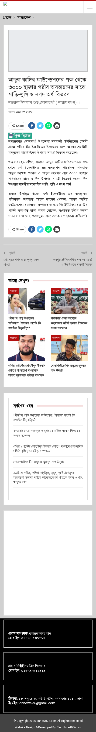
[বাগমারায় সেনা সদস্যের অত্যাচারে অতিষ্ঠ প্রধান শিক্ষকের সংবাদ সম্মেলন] (69, 301)
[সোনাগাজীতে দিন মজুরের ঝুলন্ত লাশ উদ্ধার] (69, 348)
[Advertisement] (48, 563)
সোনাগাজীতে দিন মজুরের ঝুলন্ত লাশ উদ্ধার (38, 462)
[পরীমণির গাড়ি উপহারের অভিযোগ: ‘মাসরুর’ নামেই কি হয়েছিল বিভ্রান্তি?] (26, 301)
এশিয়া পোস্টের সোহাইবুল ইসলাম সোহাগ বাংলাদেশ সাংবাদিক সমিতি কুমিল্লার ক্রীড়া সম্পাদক (48, 448)
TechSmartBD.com (69, 727)
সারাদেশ (13, 290)
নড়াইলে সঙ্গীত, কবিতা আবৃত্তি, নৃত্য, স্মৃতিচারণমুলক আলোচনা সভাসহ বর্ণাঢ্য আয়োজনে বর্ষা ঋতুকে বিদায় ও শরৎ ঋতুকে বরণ (47, 477)
